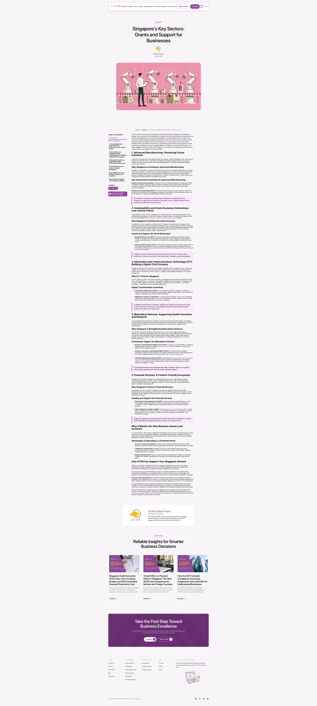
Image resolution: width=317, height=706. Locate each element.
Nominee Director (146, 666)
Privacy (161, 666)
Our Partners (111, 669)
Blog (109, 673)
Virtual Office (128, 676)
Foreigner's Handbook (127, 6)
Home (137, 130)
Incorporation (145, 663)
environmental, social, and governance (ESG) (161, 218)
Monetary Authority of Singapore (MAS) (174, 409)
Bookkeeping (128, 666)
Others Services (129, 673)
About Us (110, 666)
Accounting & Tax (130, 663)
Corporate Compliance (160, 6)
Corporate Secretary (130, 669)
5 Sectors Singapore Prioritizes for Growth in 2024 (165, 130)
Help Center (111, 676)
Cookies (161, 663)
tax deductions (164, 346)
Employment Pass (147, 669)
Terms (160, 669)
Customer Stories (172, 6)
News (135, 6)
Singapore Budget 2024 (176, 354)
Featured (140, 6)
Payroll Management (130, 679)
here (200, 665)
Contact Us (111, 663)
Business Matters (148, 6)
